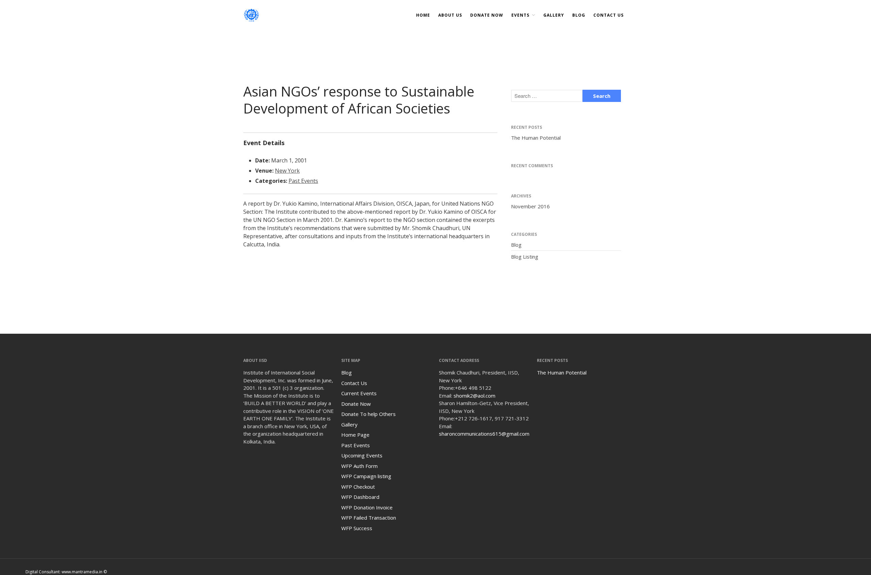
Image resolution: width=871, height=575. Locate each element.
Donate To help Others (368, 414)
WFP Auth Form (359, 466)
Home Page (355, 434)
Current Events (359, 393)
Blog (578, 15)
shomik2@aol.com (474, 395)
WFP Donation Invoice (367, 507)
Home (423, 15)
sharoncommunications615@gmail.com (484, 433)
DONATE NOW (486, 15)
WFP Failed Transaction (368, 517)
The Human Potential (536, 137)
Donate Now (356, 403)
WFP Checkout (358, 486)
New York (287, 170)
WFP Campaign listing (366, 476)
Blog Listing (524, 256)
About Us (450, 15)
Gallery (553, 15)
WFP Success (356, 528)
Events (520, 15)
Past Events (303, 181)
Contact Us (608, 15)
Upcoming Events (361, 455)
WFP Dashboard (360, 496)
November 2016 (530, 206)
